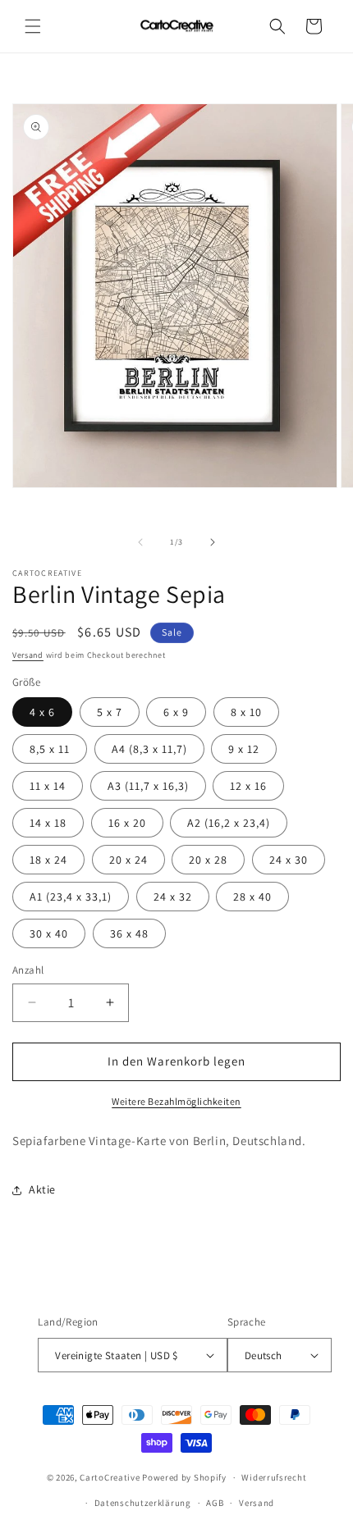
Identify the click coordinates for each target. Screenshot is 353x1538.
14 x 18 (48, 822)
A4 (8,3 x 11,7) (149, 749)
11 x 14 (48, 785)
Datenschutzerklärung (142, 1502)
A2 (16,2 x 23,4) (228, 822)
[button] (33, 26)
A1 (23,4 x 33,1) (71, 896)
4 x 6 (42, 712)
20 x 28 (208, 859)
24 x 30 (288, 859)
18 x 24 (48, 859)
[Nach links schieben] (140, 542)
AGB (214, 1502)
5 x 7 (109, 712)
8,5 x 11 (50, 749)
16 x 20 (127, 822)
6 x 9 (176, 712)
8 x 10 (246, 712)
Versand (28, 655)
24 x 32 (173, 896)
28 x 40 (252, 896)
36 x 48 (129, 933)
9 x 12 (243, 749)
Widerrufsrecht (273, 1477)
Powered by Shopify (184, 1477)
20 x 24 (128, 859)
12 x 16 (248, 785)
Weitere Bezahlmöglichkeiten (176, 1101)
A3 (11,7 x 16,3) (148, 785)
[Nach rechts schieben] (213, 542)
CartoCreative (110, 1477)
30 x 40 (49, 933)
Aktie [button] (42, 1189)
